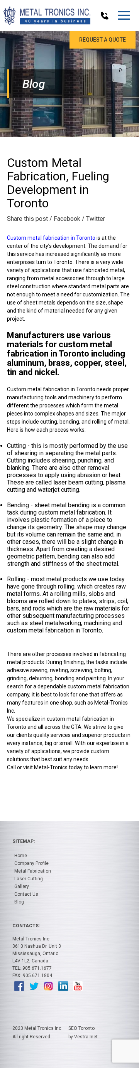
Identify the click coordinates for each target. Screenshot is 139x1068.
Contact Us (26, 894)
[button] (123, 15)
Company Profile (31, 863)
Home (20, 855)
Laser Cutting (28, 878)
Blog (19, 902)
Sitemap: (23, 841)
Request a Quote (102, 40)
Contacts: (26, 925)
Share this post (27, 218)
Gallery (21, 886)
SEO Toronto (81, 1028)
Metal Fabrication (32, 871)
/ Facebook (64, 218)
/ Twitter (93, 218)
